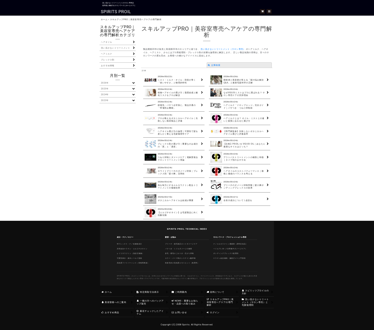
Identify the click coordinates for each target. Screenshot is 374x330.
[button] (269, 11)
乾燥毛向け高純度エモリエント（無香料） (182, 263)
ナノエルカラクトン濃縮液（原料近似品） (230, 244)
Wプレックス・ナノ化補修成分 (129, 244)
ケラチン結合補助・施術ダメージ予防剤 (229, 258)
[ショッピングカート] (262, 11)
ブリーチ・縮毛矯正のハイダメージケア (181, 244)
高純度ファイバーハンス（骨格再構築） (133, 263)
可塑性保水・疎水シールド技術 (129, 258)
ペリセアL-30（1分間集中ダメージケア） (230, 248)
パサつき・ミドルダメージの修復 (178, 248)
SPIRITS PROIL (116, 11)
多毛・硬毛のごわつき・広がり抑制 (179, 253)
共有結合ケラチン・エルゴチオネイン (132, 248)
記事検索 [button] (215, 65)
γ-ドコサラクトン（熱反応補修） (130, 253)
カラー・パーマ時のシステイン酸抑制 (180, 258)
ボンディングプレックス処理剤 (225, 253)
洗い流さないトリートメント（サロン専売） (223, 49)
